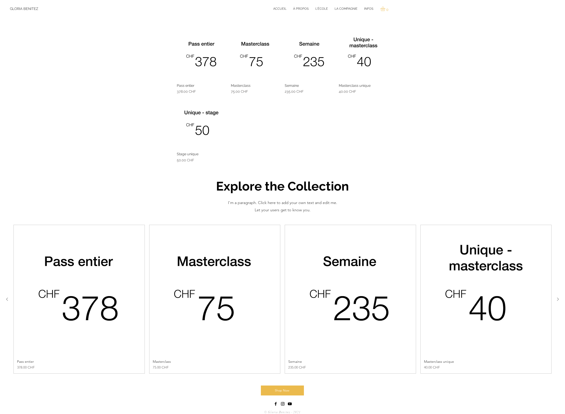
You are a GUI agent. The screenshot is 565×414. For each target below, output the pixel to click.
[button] (301, 8)
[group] (282, 299)
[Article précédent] (7, 299)
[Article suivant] (558, 299)
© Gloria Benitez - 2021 (282, 412)
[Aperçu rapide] (201, 55)
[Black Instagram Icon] (282, 403)
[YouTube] (289, 403)
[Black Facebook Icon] (275, 403)
